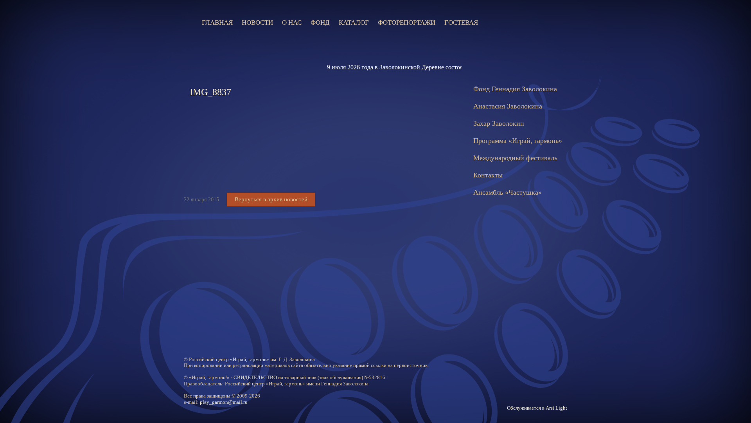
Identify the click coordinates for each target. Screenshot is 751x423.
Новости (257, 22)
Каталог (354, 22)
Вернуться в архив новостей (271, 199)
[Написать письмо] (514, 22)
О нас (292, 22)
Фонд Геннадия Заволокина (515, 89)
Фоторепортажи (406, 22)
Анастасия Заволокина (507, 106)
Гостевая (461, 22)
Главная (217, 22)
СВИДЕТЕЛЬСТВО (255, 377)
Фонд (320, 22)
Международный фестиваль (515, 158)
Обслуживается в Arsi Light (537, 408)
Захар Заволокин (498, 123)
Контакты (488, 175)
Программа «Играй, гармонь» (517, 141)
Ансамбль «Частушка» (507, 192)
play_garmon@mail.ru (224, 402)
